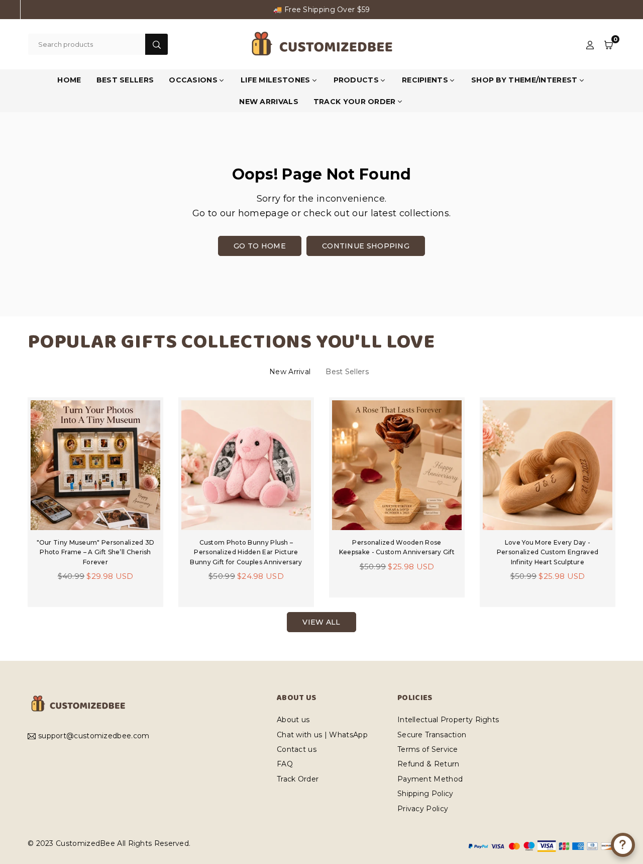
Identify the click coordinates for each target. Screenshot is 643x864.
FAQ (285, 763)
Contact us (296, 749)
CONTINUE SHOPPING (365, 245)
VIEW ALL (321, 622)
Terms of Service (427, 749)
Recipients (425, 79)
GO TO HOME (260, 245)
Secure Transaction (431, 734)
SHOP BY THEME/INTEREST (524, 79)
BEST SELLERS (125, 79)
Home (69, 79)
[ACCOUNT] (590, 44)
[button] (608, 44)
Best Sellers (347, 371)
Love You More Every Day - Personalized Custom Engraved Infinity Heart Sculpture (547, 552)
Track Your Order (354, 101)
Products (356, 79)
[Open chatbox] (623, 845)
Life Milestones (275, 79)
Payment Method (430, 779)
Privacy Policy (422, 808)
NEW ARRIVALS (268, 101)
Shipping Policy (425, 793)
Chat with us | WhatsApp (322, 734)
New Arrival (289, 371)
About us (293, 719)
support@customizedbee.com (94, 736)
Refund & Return (428, 763)
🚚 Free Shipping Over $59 (321, 9)
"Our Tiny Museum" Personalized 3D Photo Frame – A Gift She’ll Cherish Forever (96, 552)
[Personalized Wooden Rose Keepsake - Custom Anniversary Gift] (397, 465)
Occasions (193, 79)
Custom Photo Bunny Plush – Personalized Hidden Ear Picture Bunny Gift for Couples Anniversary (246, 552)
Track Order (297, 779)
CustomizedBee (85, 843)
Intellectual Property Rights (448, 719)
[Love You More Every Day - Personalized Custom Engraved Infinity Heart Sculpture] (547, 465)
